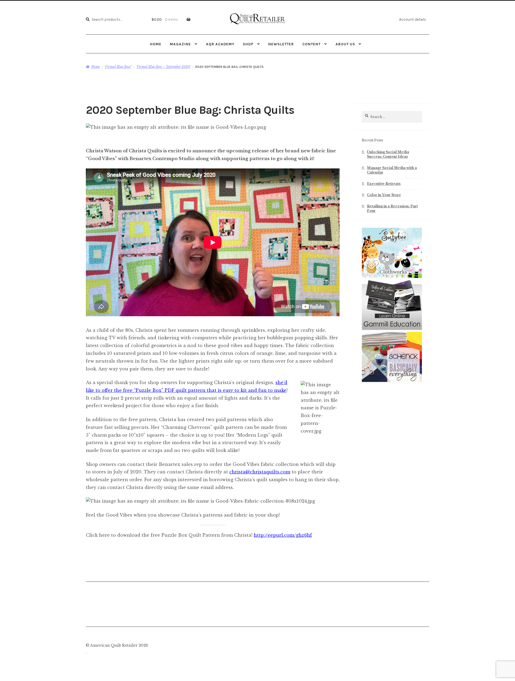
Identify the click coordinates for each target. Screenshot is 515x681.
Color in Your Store (384, 195)
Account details (412, 19)
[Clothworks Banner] (392, 277)
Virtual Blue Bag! (118, 67)
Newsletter (281, 44)
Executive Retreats (383, 184)
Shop (248, 44)
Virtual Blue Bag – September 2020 (163, 67)
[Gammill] (392, 329)
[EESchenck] (392, 381)
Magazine (180, 44)
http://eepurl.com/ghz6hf (283, 535)
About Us (345, 44)
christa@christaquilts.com (259, 471)
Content (311, 44)
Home (155, 44)
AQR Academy (220, 44)
